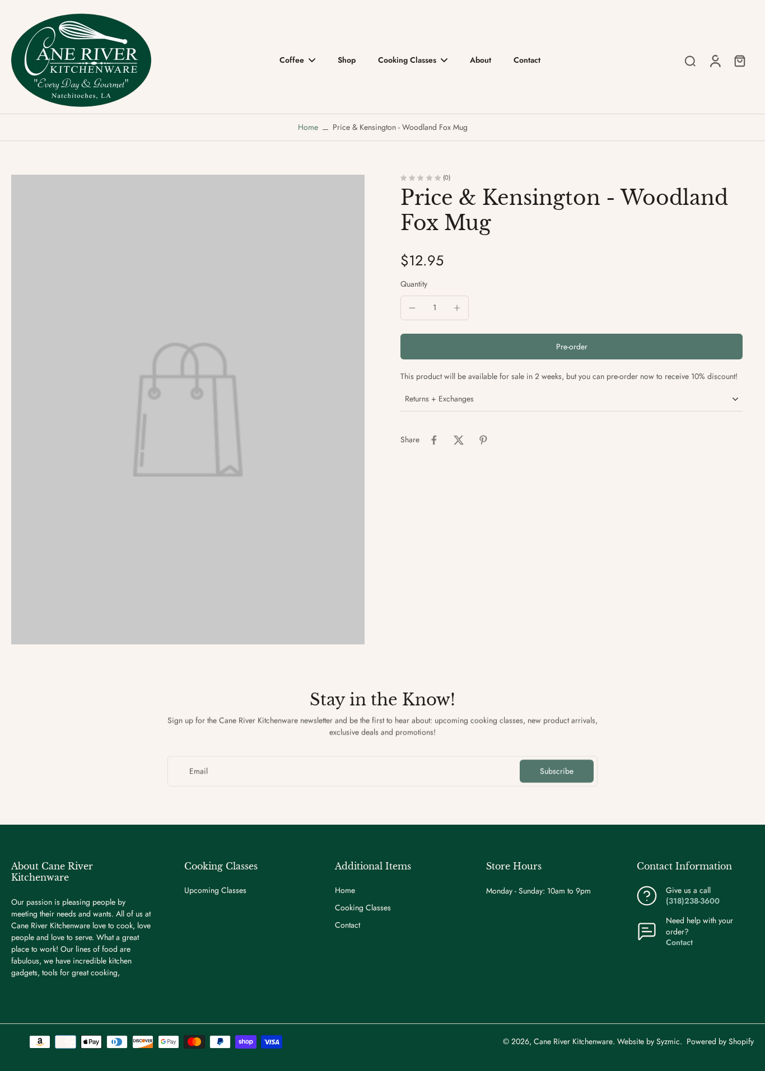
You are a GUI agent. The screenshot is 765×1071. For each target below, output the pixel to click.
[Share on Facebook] (434, 440)
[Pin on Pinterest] (483, 440)
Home (308, 127)
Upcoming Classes (215, 890)
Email (198, 771)
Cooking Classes (363, 907)
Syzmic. (669, 1041)
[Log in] (714, 60)
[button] (571, 347)
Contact (347, 925)
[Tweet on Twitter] (458, 440)
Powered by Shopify (720, 1041)
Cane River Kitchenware (573, 1041)
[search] (690, 60)
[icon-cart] (739, 60)
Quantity (413, 284)
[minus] (412, 308)
